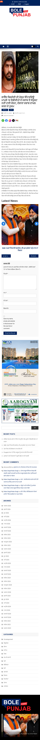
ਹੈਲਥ (5, 646)
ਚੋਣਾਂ (5, 660)
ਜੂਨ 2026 (6, 505)
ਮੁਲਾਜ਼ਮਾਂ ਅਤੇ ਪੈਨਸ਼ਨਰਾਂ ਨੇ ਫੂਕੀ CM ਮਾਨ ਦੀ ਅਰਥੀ (16, 448)
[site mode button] (33, 46)
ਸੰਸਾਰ (5, 639)
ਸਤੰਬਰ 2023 (7, 617)
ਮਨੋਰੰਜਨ (6, 678)
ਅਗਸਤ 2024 (7, 584)
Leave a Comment (8, 115)
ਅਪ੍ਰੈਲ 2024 (7, 599)
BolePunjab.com (20, 113)
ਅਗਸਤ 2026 (7, 498)
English (27, 4)
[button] (3, 220)
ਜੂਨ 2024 (6, 591)
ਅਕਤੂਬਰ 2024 (8, 577)
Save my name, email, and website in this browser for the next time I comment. (9, 315)
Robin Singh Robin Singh (11, 463)
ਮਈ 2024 (6, 595)
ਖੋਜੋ (35, 420)
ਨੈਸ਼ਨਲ (5, 667)
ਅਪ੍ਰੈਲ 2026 (7, 512)
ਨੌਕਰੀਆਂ (6, 671)
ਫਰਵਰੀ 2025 (7, 563)
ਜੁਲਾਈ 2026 (7, 501)
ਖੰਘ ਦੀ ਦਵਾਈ (7, 649)
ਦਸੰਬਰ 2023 (7, 613)
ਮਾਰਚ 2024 (7, 602)
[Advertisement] (20, 33)
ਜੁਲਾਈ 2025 (7, 545)
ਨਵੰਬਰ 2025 (7, 530)
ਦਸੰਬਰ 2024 (7, 570)
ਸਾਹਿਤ (5, 642)
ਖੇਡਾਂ (5, 653)
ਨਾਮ (5, 285)
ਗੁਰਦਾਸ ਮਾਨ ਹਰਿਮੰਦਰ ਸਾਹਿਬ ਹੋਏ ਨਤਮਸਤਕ (25, 459)
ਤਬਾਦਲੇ (6, 664)
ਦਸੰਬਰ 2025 (7, 527)
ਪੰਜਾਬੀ (12, 4)
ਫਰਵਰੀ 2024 (7, 606)
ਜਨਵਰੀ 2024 (7, 609)
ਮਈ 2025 (6, 552)
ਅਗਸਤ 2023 (7, 620)
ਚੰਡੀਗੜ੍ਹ (5, 110)
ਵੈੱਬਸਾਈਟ (6, 300)
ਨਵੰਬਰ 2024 (7, 573)
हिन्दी (19, 4)
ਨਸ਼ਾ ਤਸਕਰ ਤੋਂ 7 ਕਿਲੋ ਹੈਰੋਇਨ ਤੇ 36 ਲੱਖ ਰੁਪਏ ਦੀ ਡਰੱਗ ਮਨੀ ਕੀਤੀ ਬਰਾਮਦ (7, 248)
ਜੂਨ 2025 (6, 548)
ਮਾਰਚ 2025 (7, 559)
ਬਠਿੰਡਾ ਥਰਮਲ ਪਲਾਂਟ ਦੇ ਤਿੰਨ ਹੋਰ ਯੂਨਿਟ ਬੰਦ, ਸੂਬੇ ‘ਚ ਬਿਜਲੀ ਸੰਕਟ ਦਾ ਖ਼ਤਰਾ (21, 432)
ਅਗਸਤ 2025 (7, 541)
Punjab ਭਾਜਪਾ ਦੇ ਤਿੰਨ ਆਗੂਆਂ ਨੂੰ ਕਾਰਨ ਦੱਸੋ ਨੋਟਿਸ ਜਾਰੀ (18, 444)
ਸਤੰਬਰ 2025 (7, 537)
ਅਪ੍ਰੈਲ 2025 (7, 555)
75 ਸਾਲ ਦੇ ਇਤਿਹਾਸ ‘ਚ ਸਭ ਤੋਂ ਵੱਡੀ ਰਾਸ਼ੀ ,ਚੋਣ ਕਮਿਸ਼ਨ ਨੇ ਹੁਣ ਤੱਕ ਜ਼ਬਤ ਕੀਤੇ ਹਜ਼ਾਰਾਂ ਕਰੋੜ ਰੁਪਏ (34, 248)
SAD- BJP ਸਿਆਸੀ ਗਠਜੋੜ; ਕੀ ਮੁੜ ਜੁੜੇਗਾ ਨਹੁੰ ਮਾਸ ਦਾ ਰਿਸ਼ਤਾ (19, 437)
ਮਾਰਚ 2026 (7, 516)
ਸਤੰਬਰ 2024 (7, 581)
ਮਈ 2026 (6, 509)
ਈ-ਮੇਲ (5, 293)
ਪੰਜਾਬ (11, 110)
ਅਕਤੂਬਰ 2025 (8, 534)
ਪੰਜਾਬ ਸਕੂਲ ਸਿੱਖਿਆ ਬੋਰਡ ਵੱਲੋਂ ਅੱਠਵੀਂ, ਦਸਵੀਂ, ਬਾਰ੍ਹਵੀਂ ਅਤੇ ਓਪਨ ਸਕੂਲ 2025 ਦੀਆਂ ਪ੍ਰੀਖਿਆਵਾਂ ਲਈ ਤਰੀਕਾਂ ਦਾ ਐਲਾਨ (20, 465)
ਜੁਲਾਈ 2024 (7, 588)
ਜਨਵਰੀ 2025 (7, 566)
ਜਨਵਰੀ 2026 (7, 523)
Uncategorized (8, 631)
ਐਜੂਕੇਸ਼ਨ (6, 635)
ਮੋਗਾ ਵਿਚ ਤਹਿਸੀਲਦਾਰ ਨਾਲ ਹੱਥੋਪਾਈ (20, 243)
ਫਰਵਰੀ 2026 (7, 519)
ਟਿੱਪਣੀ (5, 266)
